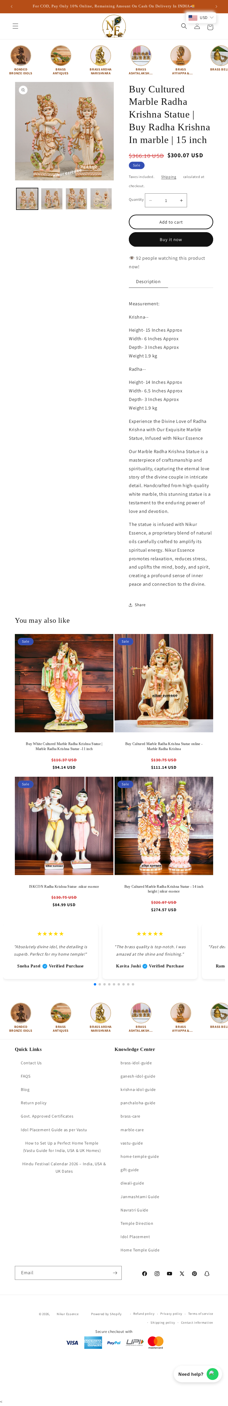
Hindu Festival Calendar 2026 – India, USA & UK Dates (64, 1167)
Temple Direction (137, 1223)
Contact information (197, 1322)
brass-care (130, 1116)
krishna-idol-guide (138, 1089)
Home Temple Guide (140, 1250)
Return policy (34, 1102)
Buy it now (171, 239)
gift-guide (130, 1169)
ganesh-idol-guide (138, 1076)
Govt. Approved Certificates (47, 1116)
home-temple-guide (140, 1156)
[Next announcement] (216, 6)
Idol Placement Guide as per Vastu (54, 1129)
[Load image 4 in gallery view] (101, 199)
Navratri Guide (134, 1210)
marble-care (132, 1129)
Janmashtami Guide (140, 1196)
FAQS (25, 1076)
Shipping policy (163, 1322)
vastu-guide (132, 1143)
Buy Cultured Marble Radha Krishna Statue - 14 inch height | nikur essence (164, 889)
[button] (15, 26)
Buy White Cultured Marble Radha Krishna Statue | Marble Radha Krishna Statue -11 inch (64, 746)
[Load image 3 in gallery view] (76, 199)
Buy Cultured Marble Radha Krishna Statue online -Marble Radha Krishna (164, 746)
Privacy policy (171, 1314)
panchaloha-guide (138, 1102)
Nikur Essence (67, 1314)
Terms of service (200, 1314)
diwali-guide (132, 1183)
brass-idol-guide (136, 1062)
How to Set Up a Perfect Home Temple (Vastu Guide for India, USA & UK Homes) (62, 1146)
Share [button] (140, 604)
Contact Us (31, 1062)
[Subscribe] (114, 1273)
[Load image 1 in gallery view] (27, 199)
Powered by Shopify (106, 1314)
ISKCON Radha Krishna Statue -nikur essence (64, 887)
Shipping (168, 176)
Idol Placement (135, 1236)
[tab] (148, 282)
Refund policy (143, 1314)
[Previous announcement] (11, 6)
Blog (25, 1089)
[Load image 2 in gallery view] (52, 199)
